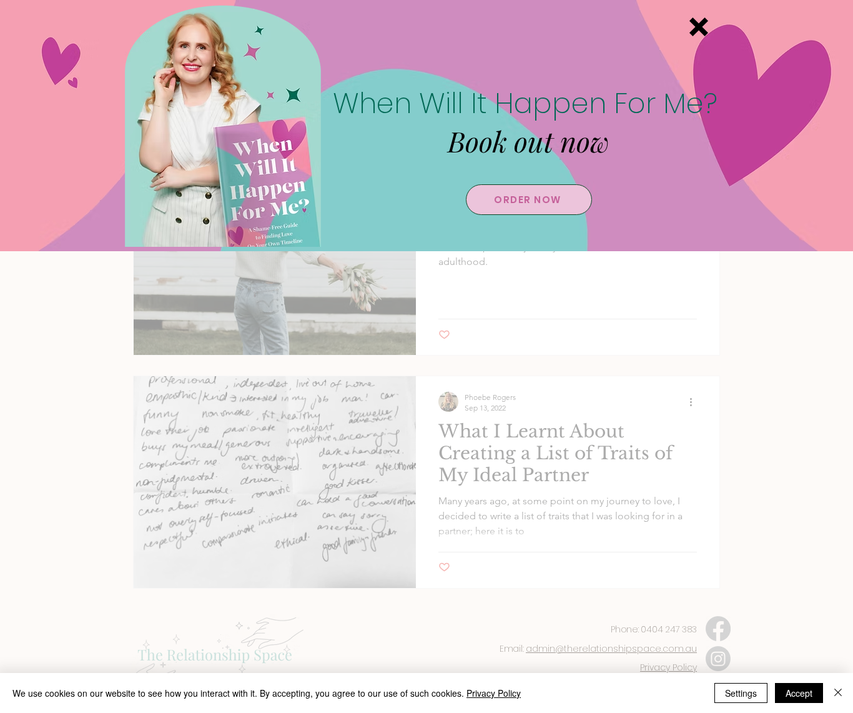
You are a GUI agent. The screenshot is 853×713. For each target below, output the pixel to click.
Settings (741, 693)
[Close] (838, 693)
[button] (698, 26)
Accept (799, 693)
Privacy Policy (493, 693)
